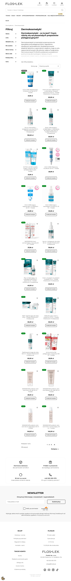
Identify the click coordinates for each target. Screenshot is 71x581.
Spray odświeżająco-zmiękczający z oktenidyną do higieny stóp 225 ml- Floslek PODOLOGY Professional (51, 130)
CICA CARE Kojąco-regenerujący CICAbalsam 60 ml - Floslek (30, 206)
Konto (20, 555)
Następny (55, 449)
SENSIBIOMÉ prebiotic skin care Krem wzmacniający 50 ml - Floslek (51, 426)
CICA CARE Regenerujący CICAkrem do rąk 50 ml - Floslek (30, 91)
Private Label (51, 535)
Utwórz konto (20, 566)
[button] (46, 4)
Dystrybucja (51, 538)
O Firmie (51, 542)
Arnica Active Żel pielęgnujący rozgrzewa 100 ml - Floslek (51, 354)
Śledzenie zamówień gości (20, 559)
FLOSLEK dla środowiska (51, 545)
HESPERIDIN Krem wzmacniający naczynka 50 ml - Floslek (30, 243)
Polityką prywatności (43, 515)
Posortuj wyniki (49, 66)
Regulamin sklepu (19, 542)
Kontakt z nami (20, 545)
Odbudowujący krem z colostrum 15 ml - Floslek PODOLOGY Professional (51, 317)
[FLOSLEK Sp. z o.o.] (14, 4)
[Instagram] (53, 569)
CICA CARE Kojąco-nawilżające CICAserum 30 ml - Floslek (51, 206)
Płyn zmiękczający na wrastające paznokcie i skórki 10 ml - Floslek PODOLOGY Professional (30, 280)
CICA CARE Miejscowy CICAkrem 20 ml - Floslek (51, 167)
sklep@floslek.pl (51, 564)
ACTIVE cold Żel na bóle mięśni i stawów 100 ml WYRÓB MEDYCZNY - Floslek (30, 169)
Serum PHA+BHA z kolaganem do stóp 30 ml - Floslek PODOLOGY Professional (30, 130)
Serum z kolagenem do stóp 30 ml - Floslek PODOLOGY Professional (51, 243)
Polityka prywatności (20, 538)
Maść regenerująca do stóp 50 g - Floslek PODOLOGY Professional (30, 317)
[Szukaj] (62, 10)
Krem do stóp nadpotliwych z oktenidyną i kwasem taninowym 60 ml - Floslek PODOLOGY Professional (51, 92)
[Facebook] (44, 569)
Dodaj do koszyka (30, 100)
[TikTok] (57, 569)
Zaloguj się (20, 562)
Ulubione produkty (20, 569)
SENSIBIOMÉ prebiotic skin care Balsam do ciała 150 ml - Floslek (51, 390)
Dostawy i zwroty (20, 535)
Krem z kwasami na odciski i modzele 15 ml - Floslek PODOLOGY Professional (51, 279)
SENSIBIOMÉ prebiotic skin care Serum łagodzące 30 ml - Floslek (30, 426)
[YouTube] (49, 569)
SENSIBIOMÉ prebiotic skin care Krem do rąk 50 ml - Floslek (30, 390)
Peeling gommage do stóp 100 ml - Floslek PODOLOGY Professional (30, 354)
